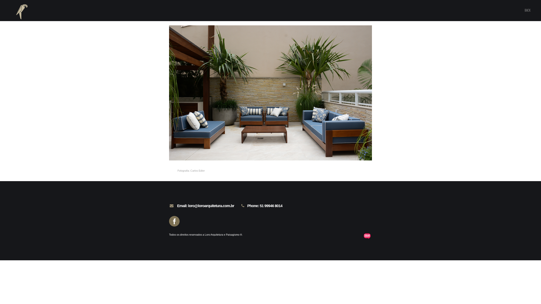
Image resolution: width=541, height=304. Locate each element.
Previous (182, 148)
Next (190, 148)
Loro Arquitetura (19, 19)
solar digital (367, 236)
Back (527, 10)
